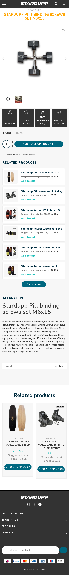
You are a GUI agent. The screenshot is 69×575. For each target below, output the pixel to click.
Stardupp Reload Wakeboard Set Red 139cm (42, 210)
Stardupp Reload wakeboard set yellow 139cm (41, 247)
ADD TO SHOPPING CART (39, 144)
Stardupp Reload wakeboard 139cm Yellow (39, 266)
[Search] (57, 3)
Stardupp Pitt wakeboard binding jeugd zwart (42, 191)
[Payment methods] (7, 561)
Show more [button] (34, 284)
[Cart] (64, 3)
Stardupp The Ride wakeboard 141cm (40, 172)
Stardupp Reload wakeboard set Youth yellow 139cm (41, 229)
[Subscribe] (63, 550)
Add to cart (28, 181)
